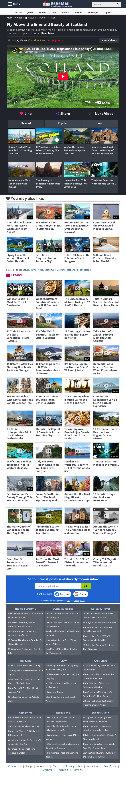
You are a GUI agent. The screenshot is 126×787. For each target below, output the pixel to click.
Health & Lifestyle (25, 608)
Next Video (108, 40)
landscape (85, 269)
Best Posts (110, 766)
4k (78, 269)
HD (56, 269)
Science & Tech (100, 712)
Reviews (78, 769)
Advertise (92, 766)
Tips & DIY (25, 660)
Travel (51, 17)
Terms (57, 766)
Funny (63, 660)
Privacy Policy (79, 600)
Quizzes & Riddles (63, 608)
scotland (71, 269)
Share (23, 40)
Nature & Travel (36, 17)
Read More (47, 33)
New (99, 123)
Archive (47, 769)
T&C (68, 600)
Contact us (14, 766)
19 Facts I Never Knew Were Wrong (24, 665)
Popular (62, 123)
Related (26, 123)
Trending (62, 769)
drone (62, 269)
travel (33, 269)
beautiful (49, 269)
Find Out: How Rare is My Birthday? (24, 726)
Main (9, 17)
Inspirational (63, 712)
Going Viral (25, 712)
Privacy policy (74, 766)
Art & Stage (100, 660)
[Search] (118, 4)
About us (42, 766)
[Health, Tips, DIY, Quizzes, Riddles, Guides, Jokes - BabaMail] (57, 3)
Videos (18, 17)
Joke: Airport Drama (54, 692)
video (40, 269)
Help (29, 766)
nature (25, 269)
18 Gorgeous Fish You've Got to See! (99, 622)
